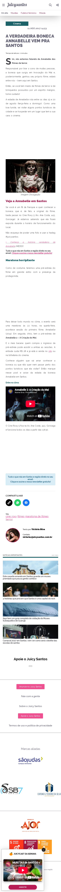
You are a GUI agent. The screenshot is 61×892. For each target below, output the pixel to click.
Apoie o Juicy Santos (30, 716)
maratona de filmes (37, 516)
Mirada (42, 13)
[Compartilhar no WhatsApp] (17, 502)
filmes (21, 516)
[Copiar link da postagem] (9, 502)
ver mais (55, 555)
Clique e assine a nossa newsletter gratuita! (32, 253)
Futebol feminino (28, 13)
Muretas (14, 13)
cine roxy (11, 516)
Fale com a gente (30, 696)
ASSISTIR (22, 887)
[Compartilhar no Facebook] (26, 502)
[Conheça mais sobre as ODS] (30, 847)
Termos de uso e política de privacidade (30, 725)
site (50, 351)
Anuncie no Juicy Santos (30, 686)
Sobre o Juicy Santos (30, 706)
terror (9, 519)
